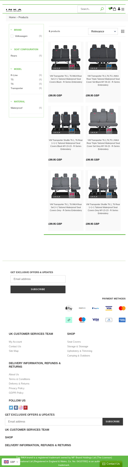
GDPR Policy (16, 392)
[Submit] (102, 9)
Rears (14, 55)
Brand (18, 30)
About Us (14, 374)
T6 (12, 84)
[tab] (64, 432)
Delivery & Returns (19, 383)
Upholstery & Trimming (79, 350)
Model (18, 69)
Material (19, 101)
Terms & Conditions (19, 379)
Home (12, 17)
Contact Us (15, 346)
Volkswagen (21, 36)
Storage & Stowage (77, 346)
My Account (15, 341)
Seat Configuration (26, 49)
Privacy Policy (16, 388)
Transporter (17, 88)
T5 (12, 79)
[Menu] (123, 9)
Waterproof (16, 108)
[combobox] (92, 9)
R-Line (14, 75)
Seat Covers (74, 341)
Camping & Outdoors (78, 355)
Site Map (13, 350)
